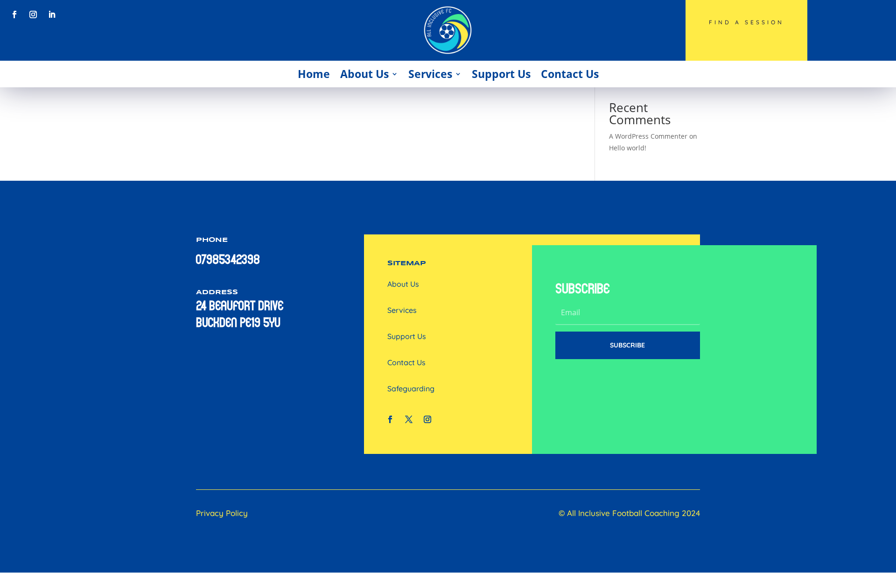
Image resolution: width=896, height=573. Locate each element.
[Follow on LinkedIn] (51, 14)
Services (430, 73)
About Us (364, 73)
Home (314, 73)
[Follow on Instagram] (33, 14)
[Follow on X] (408, 419)
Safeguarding (410, 388)
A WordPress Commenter (648, 136)
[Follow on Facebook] (14, 14)
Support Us (501, 73)
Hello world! (627, 147)
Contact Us (570, 73)
